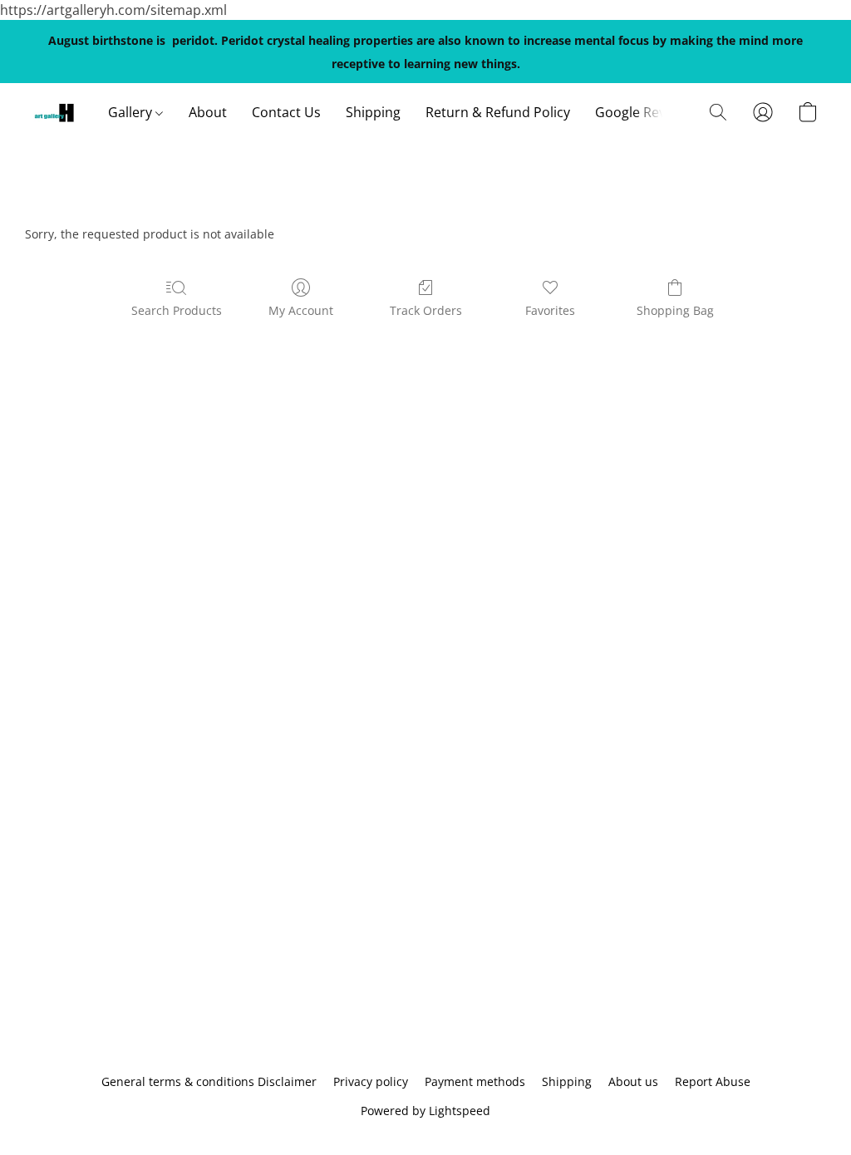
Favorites (550, 310)
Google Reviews (644, 112)
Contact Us (286, 112)
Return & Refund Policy (498, 112)
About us (633, 1081)
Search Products (176, 310)
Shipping (373, 112)
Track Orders (426, 310)
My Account (300, 310)
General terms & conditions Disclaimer (209, 1081)
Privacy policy (370, 1081)
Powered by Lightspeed (425, 1110)
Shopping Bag (675, 310)
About (208, 112)
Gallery (131, 112)
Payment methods (475, 1081)
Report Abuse (712, 1081)
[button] (54, 112)
